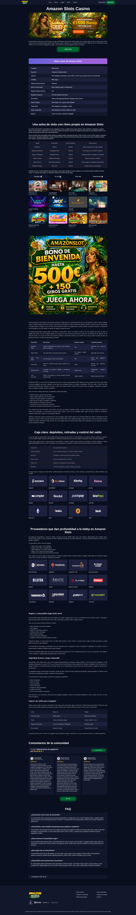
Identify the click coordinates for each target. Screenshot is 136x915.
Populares (37, 176)
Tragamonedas (97, 176)
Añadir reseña (98, 750)
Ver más (68, 798)
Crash (76, 176)
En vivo (57, 176)
